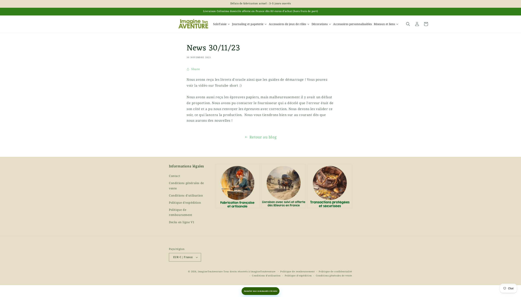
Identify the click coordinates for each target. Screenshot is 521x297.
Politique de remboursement (180, 212)
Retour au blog (263, 137)
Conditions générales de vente (186, 185)
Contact (174, 176)
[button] (408, 24)
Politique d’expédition (298, 275)
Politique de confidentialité (335, 271)
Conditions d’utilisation (266, 275)
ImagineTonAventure (210, 271)
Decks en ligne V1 (181, 222)
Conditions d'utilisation (186, 195)
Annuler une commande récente (260, 291)
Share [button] (195, 69)
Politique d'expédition (185, 202)
